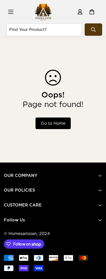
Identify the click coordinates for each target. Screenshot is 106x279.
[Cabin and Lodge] (43, 11)
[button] (92, 12)
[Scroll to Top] (97, 252)
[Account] (80, 11)
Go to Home (53, 123)
